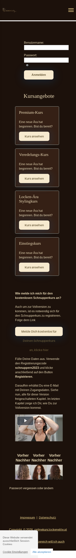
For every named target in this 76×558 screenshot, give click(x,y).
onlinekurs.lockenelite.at (50, 529)
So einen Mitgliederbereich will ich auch (38, 541)
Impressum (27, 517)
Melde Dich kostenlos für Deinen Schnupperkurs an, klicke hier (39, 333)
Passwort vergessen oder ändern (31, 488)
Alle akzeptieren (41, 551)
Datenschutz (47, 517)
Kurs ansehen (34, 136)
